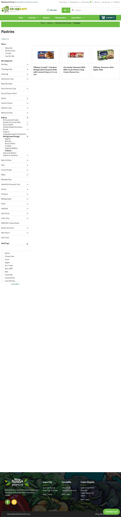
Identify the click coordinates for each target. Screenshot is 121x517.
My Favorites (85, 2)
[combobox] (66, 10)
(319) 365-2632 (86, 503)
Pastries (77, 23)
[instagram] (14, 502)
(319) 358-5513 (67, 498)
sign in (22, 2)
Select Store (63, 2)
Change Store (74, 2)
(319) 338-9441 (48, 498)
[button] (26, 64)
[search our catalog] (73, 10)
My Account (106, 2)
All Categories (7, 61)
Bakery (50, 23)
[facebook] (7, 502)
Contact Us (116, 2)
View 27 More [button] (15, 284)
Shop (43, 23)
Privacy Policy (99, 514)
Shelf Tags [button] (5, 243)
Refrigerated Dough (63, 23)
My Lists (96, 2)
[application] (111, 512)
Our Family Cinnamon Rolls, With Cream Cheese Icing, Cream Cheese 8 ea (74, 69)
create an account (32, 2)
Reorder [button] (53, 10)
